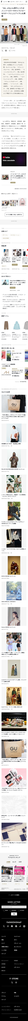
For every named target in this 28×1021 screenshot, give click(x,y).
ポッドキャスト (17, 946)
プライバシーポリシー (19, 963)
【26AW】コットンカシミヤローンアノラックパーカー (16, 336)
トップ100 (3, 950)
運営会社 (3, 970)
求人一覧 (12, 348)
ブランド (3, 992)
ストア (17, 1)
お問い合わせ (17, 967)
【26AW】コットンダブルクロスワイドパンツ (6, 336)
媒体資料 (3, 967)
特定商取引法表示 (18, 1009)
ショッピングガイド (5, 1006)
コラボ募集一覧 (6, 366)
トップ (2, 4)
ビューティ (12, 1)
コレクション (17, 936)
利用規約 (16, 960)
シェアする (13, 50)
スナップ (3, 953)
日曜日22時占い (5, 946)
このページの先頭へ (15, 895)
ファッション (12, 4)
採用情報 (3, 963)
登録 (14, 914)
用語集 (15, 950)
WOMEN (14, 910)
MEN (6, 910)
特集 (9, 1)
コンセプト (16, 996)
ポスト (15, 939)
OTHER (22, 910)
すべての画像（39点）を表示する (14, 214)
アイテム (3, 996)
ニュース (5, 1)
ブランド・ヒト (22, 1)
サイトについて (4, 960)
